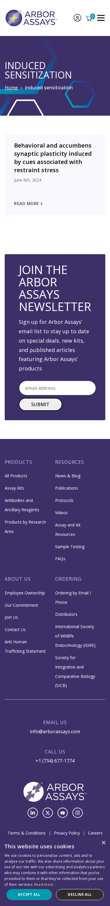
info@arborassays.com (55, 731)
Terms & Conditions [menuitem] (27, 833)
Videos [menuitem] (61, 512)
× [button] (103, 843)
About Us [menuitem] (18, 579)
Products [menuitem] (18, 462)
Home (11, 87)
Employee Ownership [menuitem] (25, 593)
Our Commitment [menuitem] (21, 605)
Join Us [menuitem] (11, 617)
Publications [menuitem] (66, 488)
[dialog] (55, 871)
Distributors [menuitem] (66, 614)
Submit (40, 404)
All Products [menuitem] (16, 475)
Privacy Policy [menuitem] (67, 833)
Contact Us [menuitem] (15, 629)
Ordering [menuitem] (68, 579)
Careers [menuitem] (95, 833)
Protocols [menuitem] (64, 500)
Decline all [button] (80, 894)
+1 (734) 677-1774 (55, 761)
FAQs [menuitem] (60, 558)
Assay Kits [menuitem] (14, 488)
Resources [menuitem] (69, 462)
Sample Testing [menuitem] (69, 546)
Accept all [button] (29, 894)
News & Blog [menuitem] (67, 475)
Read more (44, 884)
